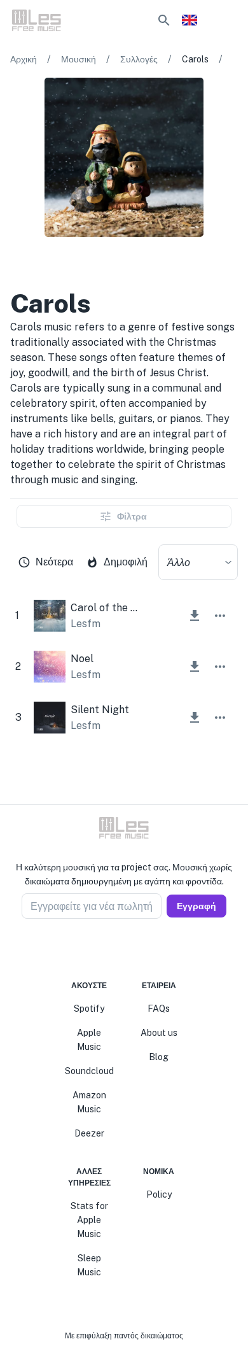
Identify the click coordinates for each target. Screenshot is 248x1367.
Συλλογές (139, 59)
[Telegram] (132, 949)
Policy (159, 1194)
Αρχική (23, 59)
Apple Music (89, 1040)
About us (159, 1033)
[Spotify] (52, 262)
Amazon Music (89, 1102)
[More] (220, 615)
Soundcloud (89, 1071)
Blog (159, 1057)
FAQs (159, 1008)
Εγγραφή (196, 906)
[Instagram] (116, 949)
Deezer (89, 1133)
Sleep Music (89, 1265)
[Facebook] (101, 949)
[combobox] (198, 562)
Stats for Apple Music (89, 1220)
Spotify (89, 1008)
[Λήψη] (194, 615)
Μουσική (78, 59)
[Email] (147, 949)
